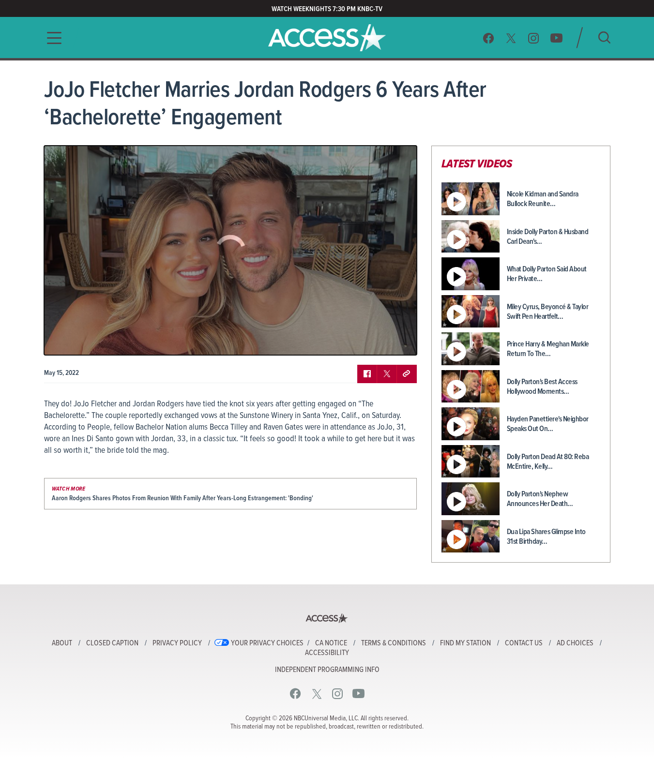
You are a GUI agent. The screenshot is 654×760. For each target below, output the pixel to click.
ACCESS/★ (327, 37)
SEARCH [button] (604, 37)
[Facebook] (488, 38)
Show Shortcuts (368, 340)
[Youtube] (556, 38)
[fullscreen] (397, 340)
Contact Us (524, 643)
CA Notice (331, 643)
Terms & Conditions (393, 643)
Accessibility (327, 653)
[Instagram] (533, 38)
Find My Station (465, 643)
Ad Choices (575, 643)
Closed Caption (112, 643)
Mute (79, 340)
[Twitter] (511, 38)
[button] (51, 38)
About (62, 643)
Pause (63, 340)
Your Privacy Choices (267, 643)
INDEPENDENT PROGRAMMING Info (327, 670)
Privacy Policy (177, 643)
